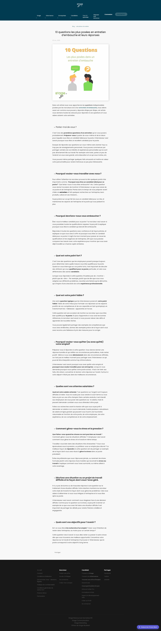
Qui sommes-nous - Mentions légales (47, 580)
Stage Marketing (80, 623)
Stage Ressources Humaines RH (80, 618)
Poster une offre (64, 573)
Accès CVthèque (64, 576)
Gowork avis (86, 583)
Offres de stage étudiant (80, 625)
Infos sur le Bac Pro (88, 589)
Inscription (121, 14)
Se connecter (63, 580)
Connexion (108, 14)
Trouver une (90, 576)
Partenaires (41, 596)
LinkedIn (106, 580)
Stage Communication (80, 620)
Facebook (107, 573)
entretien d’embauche (88, 108)
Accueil (39, 570)
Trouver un (88, 573)
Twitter (106, 576)
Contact (40, 573)
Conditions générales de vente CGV (45, 589)
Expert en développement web (90, 596)
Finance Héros (41, 593)
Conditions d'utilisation (44, 576)
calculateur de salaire (82, 26)
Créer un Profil (86, 601)
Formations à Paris (88, 592)
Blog (73, 26)
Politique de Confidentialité (46, 585)
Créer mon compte (65, 583)
